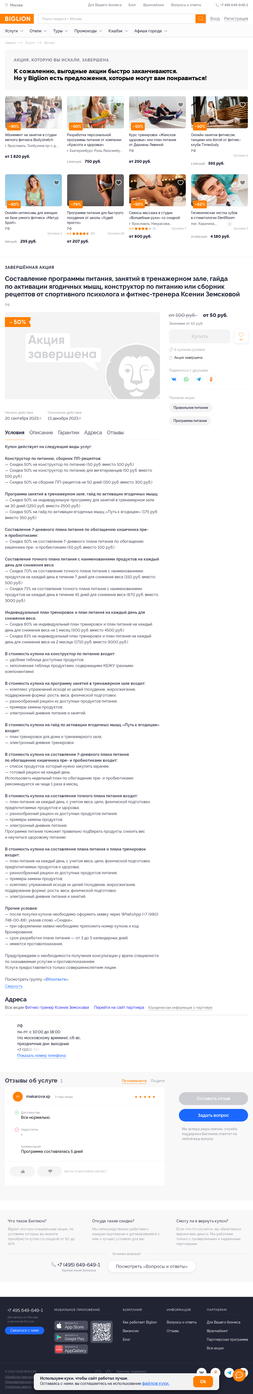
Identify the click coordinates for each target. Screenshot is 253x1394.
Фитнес (49, 43)
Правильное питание (190, 408)
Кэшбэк (115, 31)
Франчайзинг (153, 5)
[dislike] (49, 1171)
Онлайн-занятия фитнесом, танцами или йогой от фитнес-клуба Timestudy (216, 140)
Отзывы (115, 432)
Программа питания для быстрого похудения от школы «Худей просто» (95, 218)
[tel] (229, 1373)
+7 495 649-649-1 (234, 5)
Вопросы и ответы (186, 5)
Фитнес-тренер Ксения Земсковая (57, 1007)
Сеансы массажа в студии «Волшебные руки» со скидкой (154, 215)
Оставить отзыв (213, 1098)
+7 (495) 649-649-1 (78, 1265)
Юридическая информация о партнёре (180, 1008)
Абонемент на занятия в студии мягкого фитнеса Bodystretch (31, 137)
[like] (22, 1171)
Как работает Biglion (140, 1322)
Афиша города (148, 31)
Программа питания (190, 421)
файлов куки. (155, 1383)
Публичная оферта (18, 1387)
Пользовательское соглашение (26, 1382)
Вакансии (131, 1331)
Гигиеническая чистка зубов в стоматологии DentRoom (214, 215)
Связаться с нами (24, 1330)
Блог (132, 5)
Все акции (215, 1348)
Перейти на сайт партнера (119, 1007)
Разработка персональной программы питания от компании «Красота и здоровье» (94, 140)
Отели (35, 31)
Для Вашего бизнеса (105, 5)
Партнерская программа (227, 1339)
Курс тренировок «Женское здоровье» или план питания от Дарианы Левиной (152, 140)
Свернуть (13, 986)
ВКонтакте (56, 979)
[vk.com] (202, 1373)
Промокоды (85, 31)
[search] (200, 18)
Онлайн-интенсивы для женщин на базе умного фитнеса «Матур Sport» (32, 218)
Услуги (11, 31)
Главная (10, 43)
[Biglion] (19, 19)
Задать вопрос (213, 1115)
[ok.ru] (215, 1373)
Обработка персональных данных (29, 1377)
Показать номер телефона (41, 1055)
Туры (58, 31)
